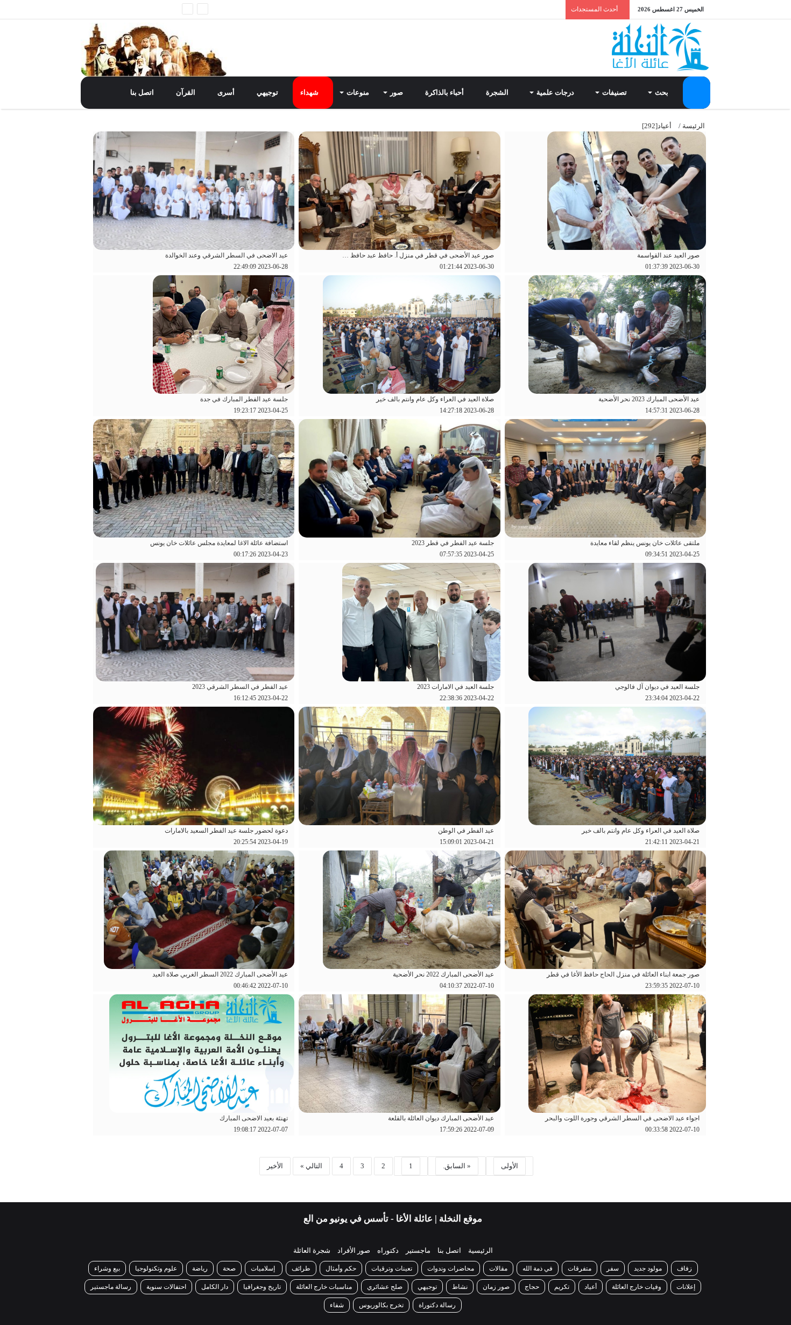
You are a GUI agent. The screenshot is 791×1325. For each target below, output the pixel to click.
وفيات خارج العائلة (636, 1287)
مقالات (498, 1268)
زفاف (684, 1268)
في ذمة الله (537, 1268)
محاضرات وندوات (450, 1268)
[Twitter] (137, 9)
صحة (229, 1268)
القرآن (186, 92)
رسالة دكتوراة (437, 1305)
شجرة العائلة (311, 1250)
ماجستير (418, 1250)
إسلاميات (264, 1268)
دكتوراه (388, 1250)
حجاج (532, 1287)
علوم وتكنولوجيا (156, 1268)
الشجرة (498, 92)
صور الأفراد (353, 1250)
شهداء (310, 92)
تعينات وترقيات (391, 1268)
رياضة (200, 1268)
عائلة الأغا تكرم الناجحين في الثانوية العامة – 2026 (476, 9)
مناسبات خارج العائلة (324, 1287)
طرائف (301, 1268)
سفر (612, 1268)
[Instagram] (105, 9)
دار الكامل (214, 1287)
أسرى (226, 92)
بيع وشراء (107, 1268)
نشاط (460, 1287)
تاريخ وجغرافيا (262, 1287)
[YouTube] (121, 9)
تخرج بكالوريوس (381, 1305)
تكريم (561, 1287)
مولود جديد (648, 1268)
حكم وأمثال (341, 1268)
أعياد (590, 1287)
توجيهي (268, 92)
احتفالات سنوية (166, 1287)
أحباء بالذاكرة (445, 92)
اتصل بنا (143, 92)
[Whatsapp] (169, 9)
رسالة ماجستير (110, 1287)
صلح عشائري (384, 1287)
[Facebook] (153, 9)
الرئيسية (480, 1250)
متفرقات (579, 1268)
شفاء (337, 1305)
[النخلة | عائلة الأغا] (661, 47)
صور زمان (496, 1287)
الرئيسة (693, 126)
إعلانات (685, 1287)
